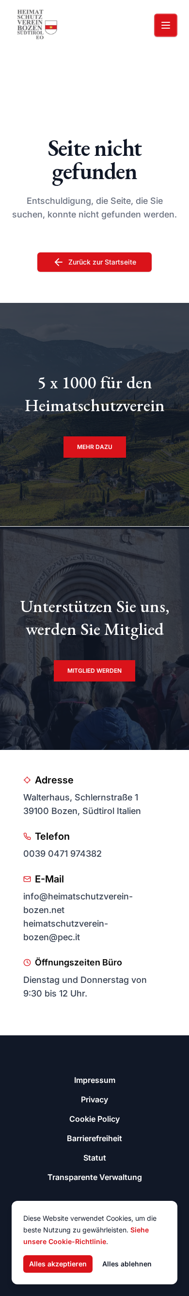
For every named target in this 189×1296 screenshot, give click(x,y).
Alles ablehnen (127, 1264)
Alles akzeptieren (58, 1264)
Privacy (94, 1099)
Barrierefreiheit (94, 1138)
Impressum (94, 1080)
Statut (94, 1158)
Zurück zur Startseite (102, 262)
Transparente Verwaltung (94, 1177)
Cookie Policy (94, 1119)
